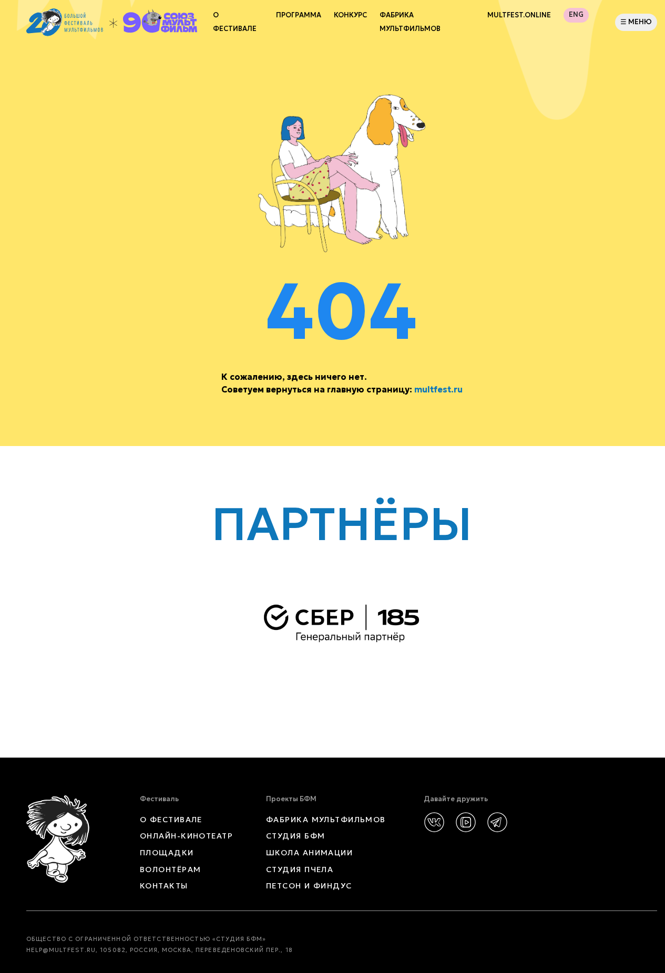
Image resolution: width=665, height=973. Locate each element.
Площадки (167, 852)
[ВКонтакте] (434, 822)
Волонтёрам (170, 869)
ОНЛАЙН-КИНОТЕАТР (186, 836)
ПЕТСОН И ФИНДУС (309, 886)
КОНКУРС (350, 15)
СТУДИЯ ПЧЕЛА (299, 869)
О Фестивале (235, 22)
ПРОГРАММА (298, 15)
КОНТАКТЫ (164, 886)
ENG (576, 15)
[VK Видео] (465, 822)
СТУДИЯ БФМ (295, 836)
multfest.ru (438, 389)
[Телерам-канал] (497, 822)
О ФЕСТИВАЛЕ (171, 819)
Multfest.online (519, 15)
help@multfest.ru (61, 950)
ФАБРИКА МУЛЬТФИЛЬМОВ (410, 22)
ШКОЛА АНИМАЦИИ (309, 852)
